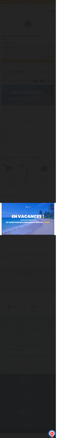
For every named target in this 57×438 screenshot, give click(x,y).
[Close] (54, 204)
